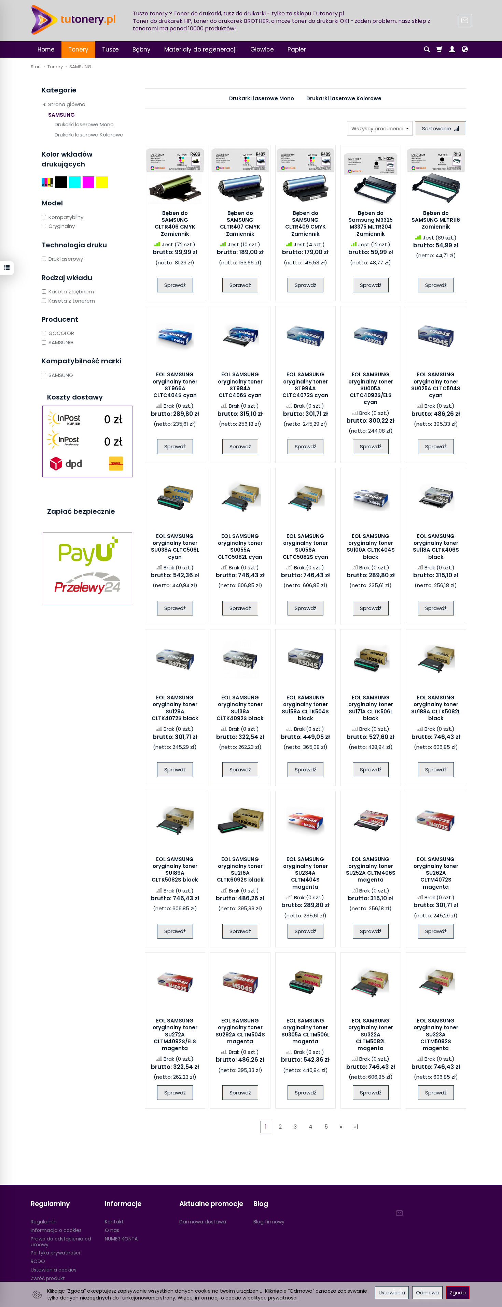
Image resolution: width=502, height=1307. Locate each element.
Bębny (142, 49)
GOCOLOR (61, 333)
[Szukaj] (426, 49)
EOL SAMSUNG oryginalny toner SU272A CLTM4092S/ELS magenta (175, 1034)
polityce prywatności (272, 1297)
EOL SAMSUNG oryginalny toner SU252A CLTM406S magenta (370, 870)
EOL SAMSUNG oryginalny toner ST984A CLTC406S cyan (240, 385)
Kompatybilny (65, 217)
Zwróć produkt (48, 1278)
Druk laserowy (65, 258)
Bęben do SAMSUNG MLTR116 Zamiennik (436, 220)
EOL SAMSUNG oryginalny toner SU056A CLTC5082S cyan (305, 547)
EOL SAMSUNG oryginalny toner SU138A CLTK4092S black (240, 708)
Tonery (78, 49)
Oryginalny (61, 226)
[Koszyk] (439, 49)
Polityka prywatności (55, 1252)
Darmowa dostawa (202, 1221)
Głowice (262, 49)
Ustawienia (392, 1292)
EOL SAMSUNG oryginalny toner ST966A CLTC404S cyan (175, 385)
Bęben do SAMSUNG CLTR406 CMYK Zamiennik (175, 223)
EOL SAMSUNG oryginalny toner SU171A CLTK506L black (370, 708)
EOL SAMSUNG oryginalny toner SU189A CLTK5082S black (175, 870)
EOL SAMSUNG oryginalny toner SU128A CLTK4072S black (175, 708)
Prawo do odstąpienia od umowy (61, 1241)
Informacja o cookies (56, 1230)
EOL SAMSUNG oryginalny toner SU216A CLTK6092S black (240, 870)
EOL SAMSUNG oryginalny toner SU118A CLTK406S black (436, 547)
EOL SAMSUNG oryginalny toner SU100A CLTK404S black (371, 547)
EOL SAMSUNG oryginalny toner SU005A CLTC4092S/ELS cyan (370, 388)
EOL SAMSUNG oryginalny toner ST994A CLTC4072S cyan (305, 385)
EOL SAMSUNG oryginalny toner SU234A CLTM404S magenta (305, 873)
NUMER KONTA (121, 1238)
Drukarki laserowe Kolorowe (343, 98)
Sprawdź (175, 285)
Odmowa (427, 1292)
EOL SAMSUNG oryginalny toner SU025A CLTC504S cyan (435, 385)
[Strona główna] (73, 20)
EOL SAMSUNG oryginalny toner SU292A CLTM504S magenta (240, 1031)
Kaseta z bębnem (71, 291)
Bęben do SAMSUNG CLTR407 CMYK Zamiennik (240, 223)
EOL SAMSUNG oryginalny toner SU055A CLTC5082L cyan (240, 547)
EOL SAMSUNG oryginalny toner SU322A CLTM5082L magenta (370, 1034)
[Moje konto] (452, 49)
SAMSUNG (61, 114)
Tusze (110, 49)
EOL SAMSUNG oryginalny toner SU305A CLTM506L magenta (305, 1031)
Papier (297, 49)
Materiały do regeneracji (200, 49)
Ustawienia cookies (53, 1269)
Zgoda (458, 1292)
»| (356, 1127)
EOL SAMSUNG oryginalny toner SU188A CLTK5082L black (435, 708)
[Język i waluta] (464, 49)
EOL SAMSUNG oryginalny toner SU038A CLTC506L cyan (175, 547)
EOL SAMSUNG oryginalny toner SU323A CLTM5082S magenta (436, 1034)
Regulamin (44, 1221)
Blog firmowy (268, 1221)
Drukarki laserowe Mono (261, 98)
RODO (38, 1261)
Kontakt (114, 1221)
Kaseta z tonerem (71, 300)
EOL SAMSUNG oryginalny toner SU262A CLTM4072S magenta (436, 873)
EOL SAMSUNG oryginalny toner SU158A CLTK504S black (305, 708)
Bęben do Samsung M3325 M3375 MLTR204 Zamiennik (370, 223)
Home (46, 49)
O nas (112, 1230)
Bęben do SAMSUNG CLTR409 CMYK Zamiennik (305, 223)
